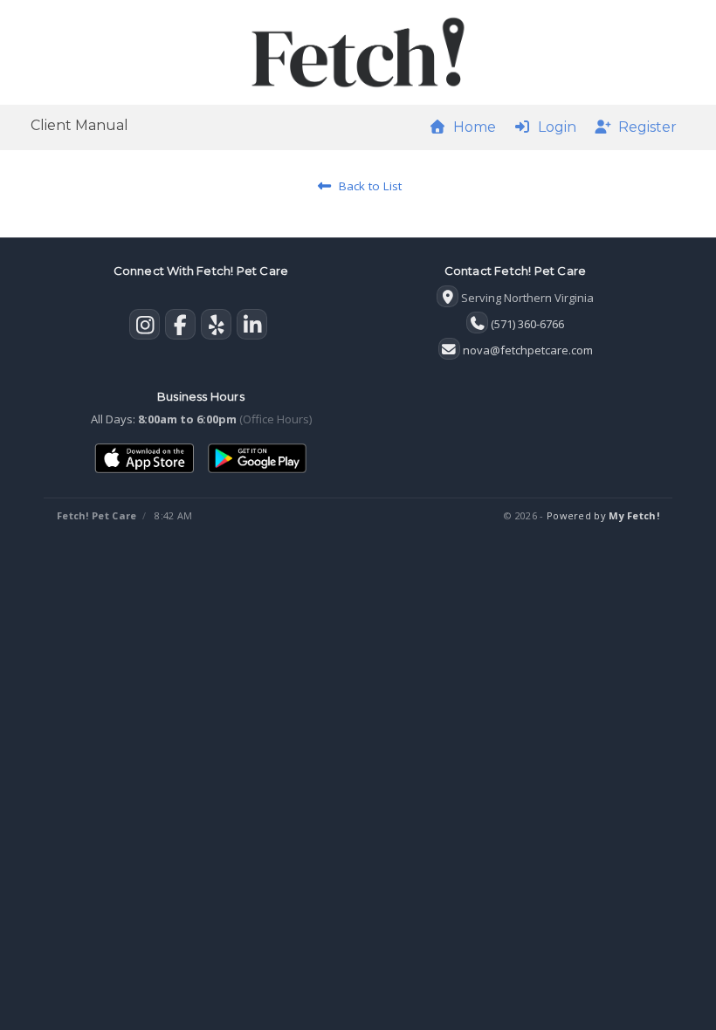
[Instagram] (144, 328)
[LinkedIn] (252, 328)
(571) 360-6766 (527, 324)
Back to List (367, 186)
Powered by (603, 515)
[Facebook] (180, 328)
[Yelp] (216, 328)
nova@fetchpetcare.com (528, 350)
